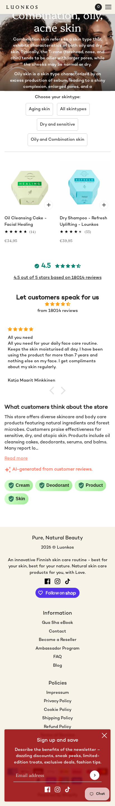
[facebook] (47, 789)
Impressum (57, 692)
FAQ (57, 657)
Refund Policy (57, 727)
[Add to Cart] (48, 205)
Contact (57, 631)
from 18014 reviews (57, 311)
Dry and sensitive (57, 124)
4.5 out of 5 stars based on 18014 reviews (58, 278)
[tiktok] (67, 789)
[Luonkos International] (26, 7)
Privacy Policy (57, 701)
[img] (57, 304)
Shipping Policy (57, 718)
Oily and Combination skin (57, 139)
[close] (104, 735)
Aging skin (39, 109)
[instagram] (57, 789)
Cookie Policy (57, 710)
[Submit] (94, 775)
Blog (57, 665)
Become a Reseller (57, 640)
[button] (53, 390)
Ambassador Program (57, 648)
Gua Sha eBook (57, 623)
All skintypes (73, 109)
